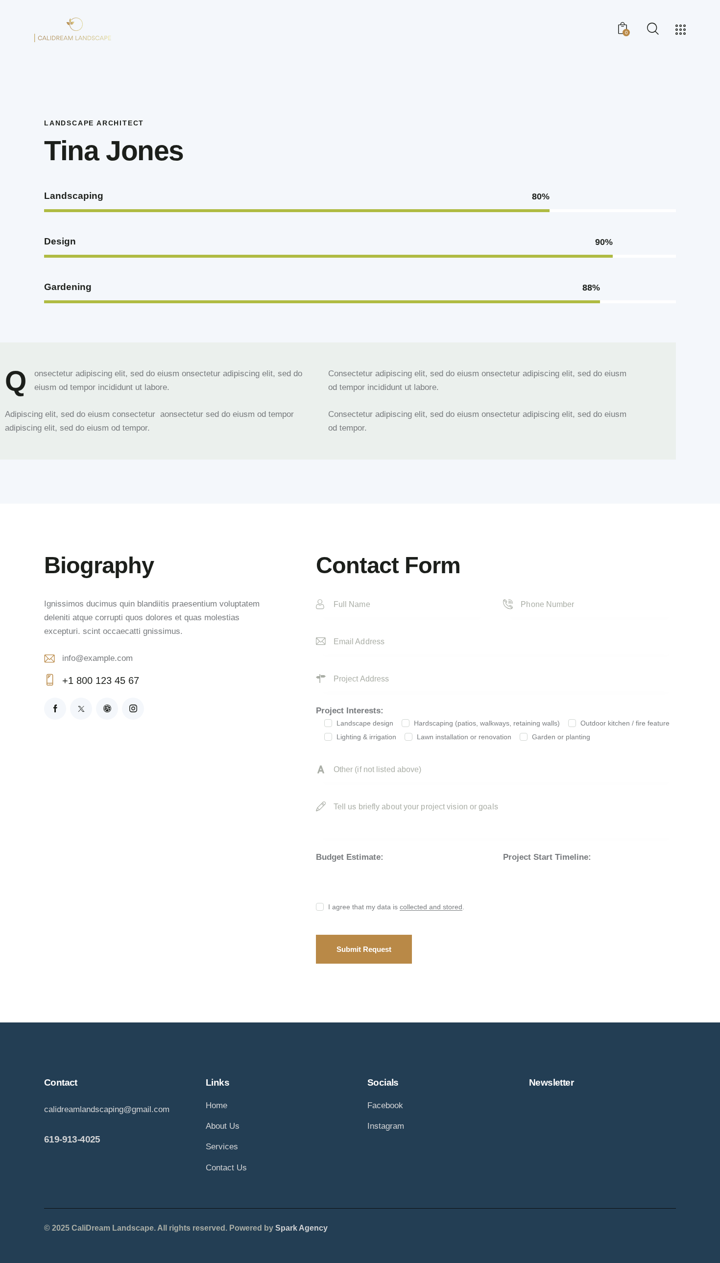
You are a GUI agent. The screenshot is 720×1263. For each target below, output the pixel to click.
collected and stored (431, 907)
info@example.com (97, 658)
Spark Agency (301, 1228)
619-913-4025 (72, 1139)
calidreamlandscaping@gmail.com (106, 1109)
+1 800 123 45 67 (100, 680)
